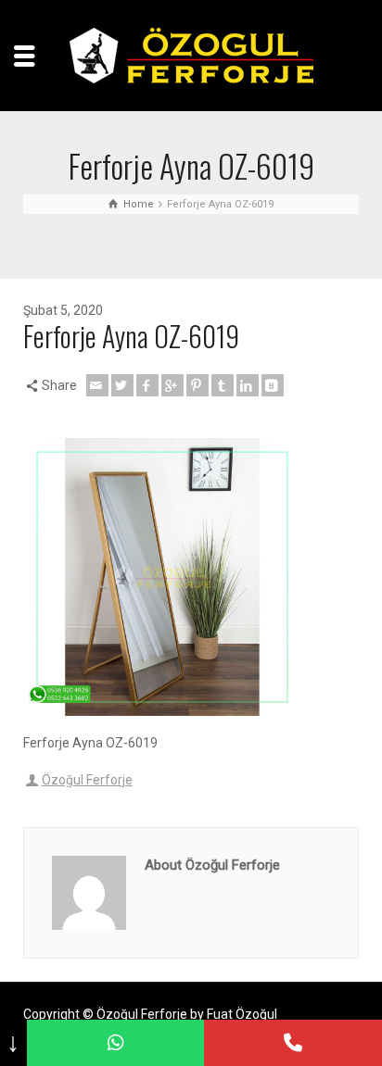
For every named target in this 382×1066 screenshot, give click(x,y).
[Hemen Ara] (293, 1043)
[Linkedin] (247, 385)
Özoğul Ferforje (87, 779)
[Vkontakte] (272, 385)
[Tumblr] (222, 385)
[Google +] (172, 385)
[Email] (97, 385)
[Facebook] (147, 385)
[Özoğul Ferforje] (191, 54)
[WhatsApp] (116, 1043)
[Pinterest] (197, 385)
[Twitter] (122, 385)
